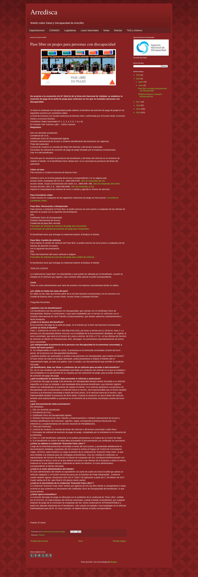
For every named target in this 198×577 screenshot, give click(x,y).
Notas (106, 30)
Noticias (118, 30)
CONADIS (54, 30)
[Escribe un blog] (73, 532)
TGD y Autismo (134, 30)
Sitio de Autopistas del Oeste (106, 184)
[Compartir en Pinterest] (80, 532)
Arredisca (43, 11)
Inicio (80, 541)
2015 (138, 109)
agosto (141, 82)
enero (140, 85)
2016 (138, 105)
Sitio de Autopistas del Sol (93, 181)
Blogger (114, 562)
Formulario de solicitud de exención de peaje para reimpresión (60, 229)
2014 (138, 113)
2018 (138, 79)
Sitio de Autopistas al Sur (82, 186)
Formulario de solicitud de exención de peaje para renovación (58, 226)
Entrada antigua (119, 541)
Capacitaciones (37, 30)
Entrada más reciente (39, 541)
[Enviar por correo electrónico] (71, 532)
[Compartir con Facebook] (78, 532)
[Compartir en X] (76, 532)
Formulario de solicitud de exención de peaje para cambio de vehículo (62, 257)
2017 (138, 102)
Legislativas (70, 30)
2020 (138, 75)
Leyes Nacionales (90, 30)
